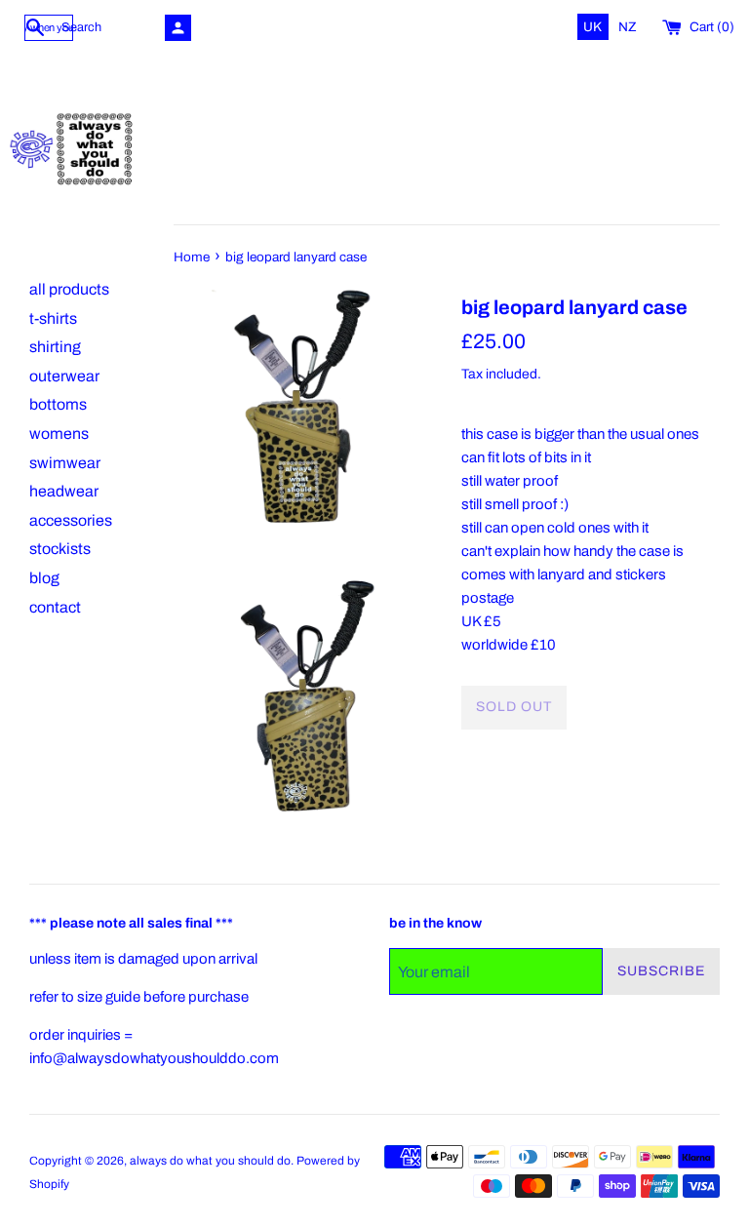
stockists (60, 548)
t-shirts (53, 318)
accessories (70, 520)
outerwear (64, 376)
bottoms (58, 404)
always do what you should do (210, 1161)
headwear (64, 491)
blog (44, 578)
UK (594, 27)
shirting (55, 346)
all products (69, 289)
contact (55, 607)
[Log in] (178, 28)
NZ (627, 27)
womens (59, 433)
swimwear (64, 463)
